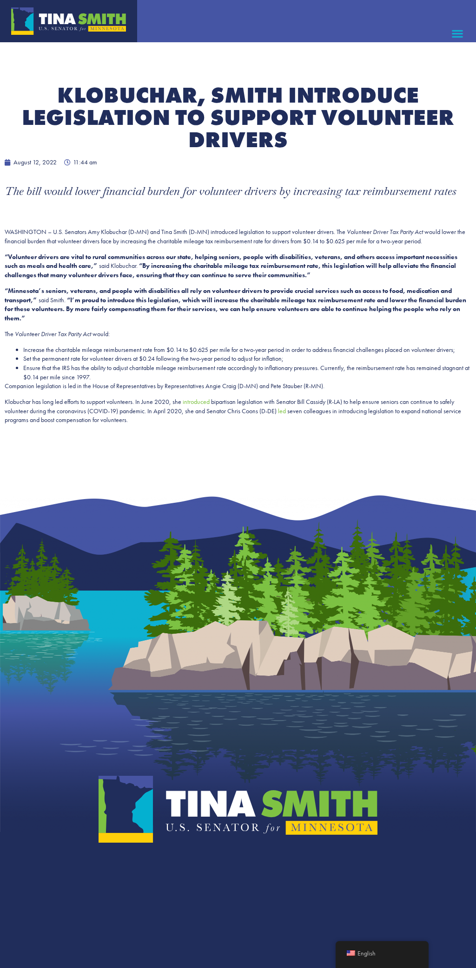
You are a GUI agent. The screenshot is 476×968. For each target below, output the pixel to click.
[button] (458, 33)
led (282, 411)
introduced (196, 401)
